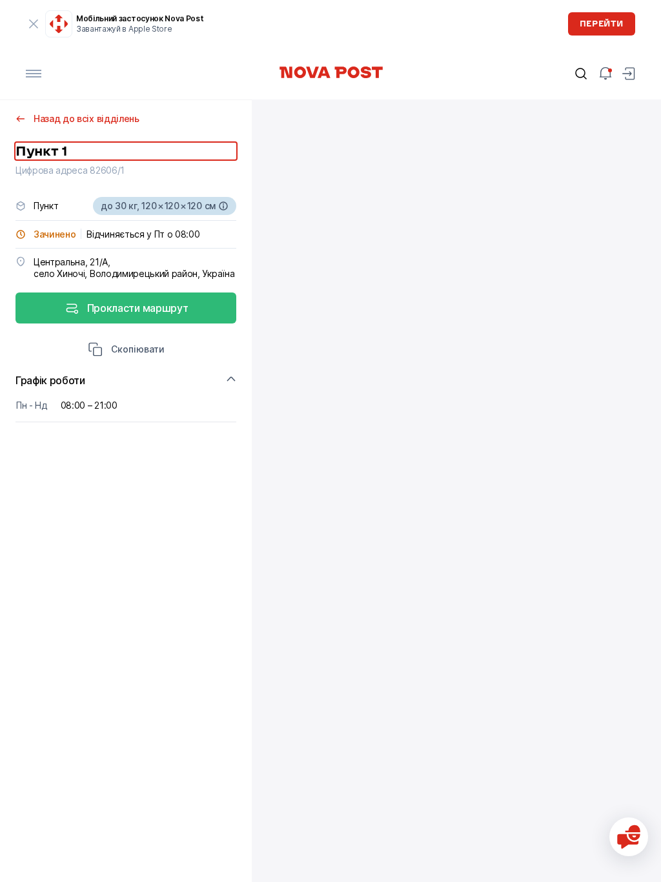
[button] (126, 351)
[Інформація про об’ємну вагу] (223, 206)
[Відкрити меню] (33, 73)
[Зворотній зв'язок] (628, 836)
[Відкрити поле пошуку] (581, 73)
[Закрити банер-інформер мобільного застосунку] (33, 24)
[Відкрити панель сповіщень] (605, 73)
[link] (330, 72)
